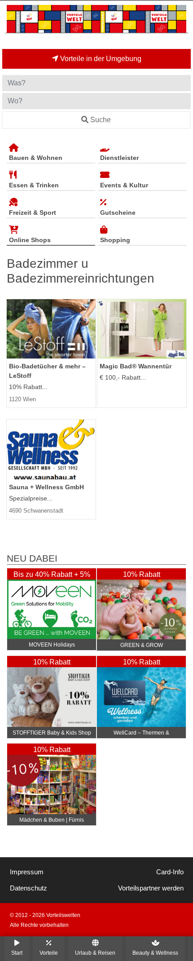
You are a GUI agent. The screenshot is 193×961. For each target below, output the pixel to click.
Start (16, 953)
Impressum (27, 872)
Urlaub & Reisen (95, 953)
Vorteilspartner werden (151, 888)
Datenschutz (28, 888)
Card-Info (170, 872)
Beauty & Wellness (155, 953)
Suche (100, 120)
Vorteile (48, 953)
